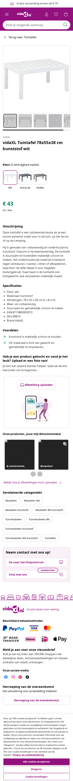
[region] (36, 747)
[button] (10, 182)
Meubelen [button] (11, 500)
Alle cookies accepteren (36, 761)
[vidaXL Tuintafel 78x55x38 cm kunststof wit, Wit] (36, 79)
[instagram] (13, 677)
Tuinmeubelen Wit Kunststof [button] (21, 538)
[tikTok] (27, 677)
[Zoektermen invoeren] (65, 24)
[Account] (46, 14)
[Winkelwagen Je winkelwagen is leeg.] (66, 14)
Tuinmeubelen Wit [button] (39, 519)
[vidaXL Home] (23, 14)
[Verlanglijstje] (56, 14)
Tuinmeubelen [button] (13, 519)
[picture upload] (36, 408)
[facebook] (6, 677)
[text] (8, 204)
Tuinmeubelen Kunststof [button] (19, 528)
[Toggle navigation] (7, 14)
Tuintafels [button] (50, 538)
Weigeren (36, 769)
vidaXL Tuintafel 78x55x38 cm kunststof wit (33, 145)
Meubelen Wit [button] (32, 500)
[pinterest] (20, 677)
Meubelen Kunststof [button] (16, 510)
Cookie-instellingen (36, 776)
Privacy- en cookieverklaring (28, 754)
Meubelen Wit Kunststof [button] (49, 510)
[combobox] (36, 24)
